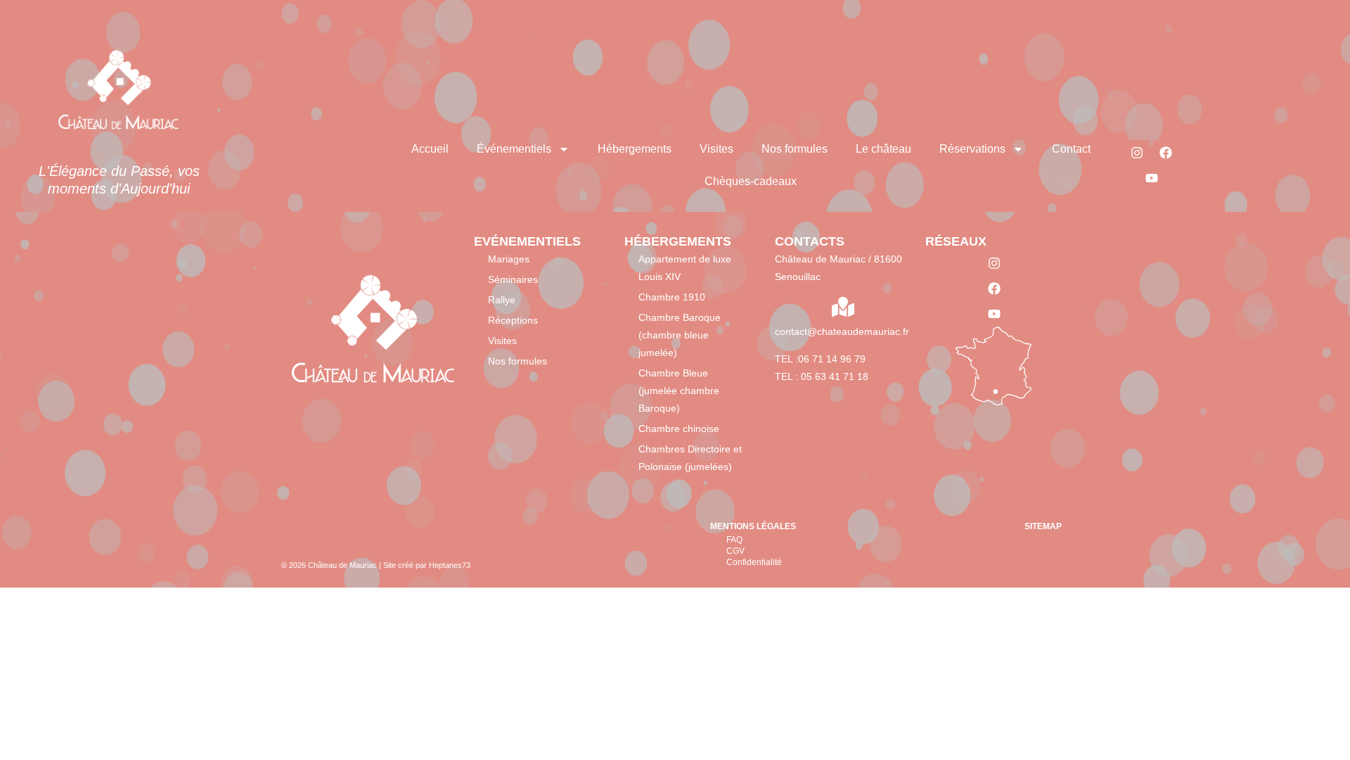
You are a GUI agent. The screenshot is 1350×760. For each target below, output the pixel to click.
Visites (716, 149)
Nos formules (794, 149)
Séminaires (513, 279)
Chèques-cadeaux (751, 181)
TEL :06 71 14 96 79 (820, 359)
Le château (883, 149)
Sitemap (1043, 526)
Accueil (430, 149)
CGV (735, 551)
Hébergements (634, 149)
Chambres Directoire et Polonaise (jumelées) (690, 457)
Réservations (972, 149)
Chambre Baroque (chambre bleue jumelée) (679, 335)
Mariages (508, 259)
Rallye (501, 299)
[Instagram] (1137, 152)
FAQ (734, 540)
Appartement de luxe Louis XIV (684, 267)
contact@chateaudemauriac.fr (842, 331)
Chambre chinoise (678, 428)
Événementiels (514, 149)
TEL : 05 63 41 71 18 (821, 376)
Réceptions (513, 320)
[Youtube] (1151, 178)
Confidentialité (754, 562)
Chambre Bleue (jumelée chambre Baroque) (678, 390)
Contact (1071, 149)
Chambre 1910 (671, 297)
